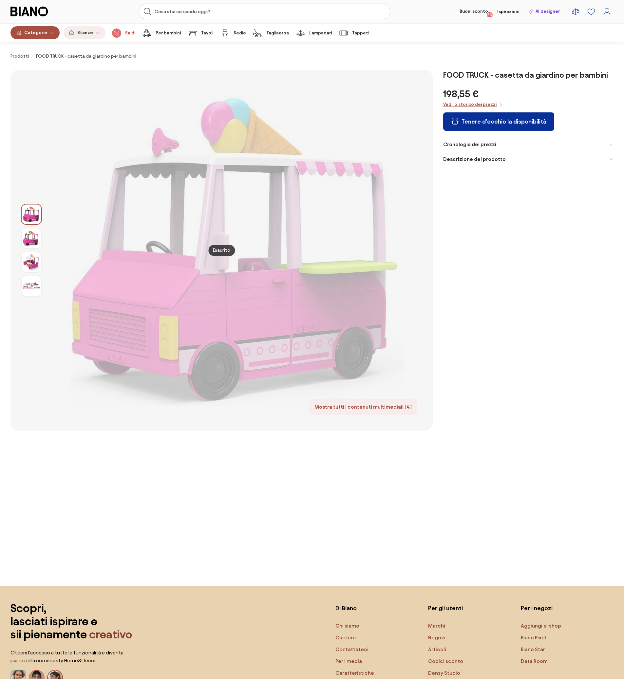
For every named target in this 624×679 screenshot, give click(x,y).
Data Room (534, 661)
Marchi (436, 626)
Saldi (130, 32)
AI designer (548, 11)
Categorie (35, 32)
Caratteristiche (354, 673)
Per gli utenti (445, 608)
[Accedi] (607, 11)
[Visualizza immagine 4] (31, 286)
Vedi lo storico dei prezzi (470, 104)
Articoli (437, 649)
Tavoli (207, 32)
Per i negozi (537, 608)
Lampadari (320, 32)
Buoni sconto (476, 13)
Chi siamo (347, 626)
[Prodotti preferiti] (591, 11)
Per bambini (168, 32)
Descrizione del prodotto (474, 159)
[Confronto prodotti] (575, 11)
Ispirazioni (508, 11)
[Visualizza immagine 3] (31, 262)
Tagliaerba (277, 32)
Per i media (348, 661)
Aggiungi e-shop (541, 626)
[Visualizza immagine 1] (31, 214)
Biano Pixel (533, 637)
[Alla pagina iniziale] (41, 11)
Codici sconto (445, 661)
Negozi (436, 637)
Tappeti (360, 32)
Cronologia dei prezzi (469, 144)
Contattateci (352, 649)
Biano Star (533, 649)
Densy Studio (444, 673)
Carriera (345, 637)
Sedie (240, 32)
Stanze (85, 32)
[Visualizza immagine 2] (31, 238)
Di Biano (346, 608)
